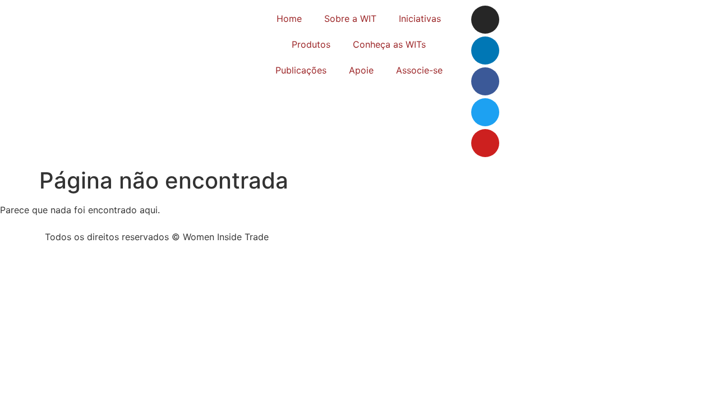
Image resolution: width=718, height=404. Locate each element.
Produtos (311, 44)
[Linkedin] (485, 50)
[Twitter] (485, 112)
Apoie (361, 70)
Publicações (300, 70)
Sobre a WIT (350, 18)
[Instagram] (485, 20)
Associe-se (419, 70)
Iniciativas (420, 18)
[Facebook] (485, 81)
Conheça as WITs (389, 44)
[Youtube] (485, 143)
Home (289, 18)
